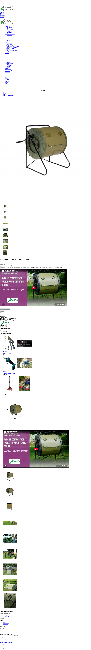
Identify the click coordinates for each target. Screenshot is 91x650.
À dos (8, 56)
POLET (6, 84)
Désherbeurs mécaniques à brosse (12, 47)
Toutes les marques (8, 76)
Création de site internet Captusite (6, 642)
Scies (7, 33)
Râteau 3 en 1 (5, 393)
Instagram (4, 640)
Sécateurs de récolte (10, 29)
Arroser (7, 60)
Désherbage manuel (9, 42)
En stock (1, 326)
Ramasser (7, 39)
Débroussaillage (7, 71)
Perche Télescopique (9, 63)
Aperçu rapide (5, 351)
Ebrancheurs (9, 30)
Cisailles (8, 31)
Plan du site (4, 632)
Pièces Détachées (7, 66)
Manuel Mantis (7, 74)
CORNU (6, 78)
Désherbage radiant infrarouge (12, 50)
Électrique (8, 57)
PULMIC (6, 85)
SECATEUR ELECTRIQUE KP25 (9, 373)
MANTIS (6, 51)
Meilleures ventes (5, 624)
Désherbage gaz (9, 49)
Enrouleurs (8, 62)
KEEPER (6, 82)
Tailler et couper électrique (10, 34)
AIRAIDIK (7, 77)
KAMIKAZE (7, 81)
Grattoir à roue (9, 44)
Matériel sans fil (9, 35)
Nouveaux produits (6, 623)
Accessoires (7, 53)
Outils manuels (9, 43)
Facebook (4, 639)
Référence (2, 325)
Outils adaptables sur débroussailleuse (13, 46)
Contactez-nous (5, 631)
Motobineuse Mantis (8, 52)
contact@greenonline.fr (6, 616)
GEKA (6, 80)
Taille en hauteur (9, 32)
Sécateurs (8, 28)
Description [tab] (4, 313)
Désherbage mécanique (9, 45)
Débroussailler (8, 36)
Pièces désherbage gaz (8, 67)
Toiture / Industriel (10, 58)
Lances (8, 61)
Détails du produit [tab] (5, 314)
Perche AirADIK (9, 64)
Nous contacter (2, 0)
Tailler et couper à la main (10, 27)
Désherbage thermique (9, 48)
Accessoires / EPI (10, 38)
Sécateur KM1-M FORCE (7, 353)
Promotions (4, 622)
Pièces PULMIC (7, 72)
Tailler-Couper (7, 26)
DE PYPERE (7, 79)
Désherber (6, 41)
